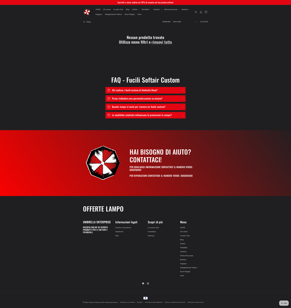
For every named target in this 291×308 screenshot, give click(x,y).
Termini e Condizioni (123, 228)
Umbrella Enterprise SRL (96, 302)
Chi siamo (184, 232)
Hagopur (183, 264)
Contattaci (152, 232)
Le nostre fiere (153, 228)
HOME (182, 228)
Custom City (185, 236)
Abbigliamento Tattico (188, 268)
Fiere (182, 276)
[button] (135, 9)
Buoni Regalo (185, 272)
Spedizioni (119, 232)
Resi (117, 236)
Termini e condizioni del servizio (175, 302)
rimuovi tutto (162, 42)
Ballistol (183, 260)
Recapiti (140, 302)
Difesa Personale (186, 256)
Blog (182, 240)
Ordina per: (167, 22)
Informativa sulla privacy (196, 302)
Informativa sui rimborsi (127, 302)
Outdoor (183, 252)
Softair (182, 244)
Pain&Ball (183, 248)
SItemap (151, 236)
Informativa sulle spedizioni (154, 302)
